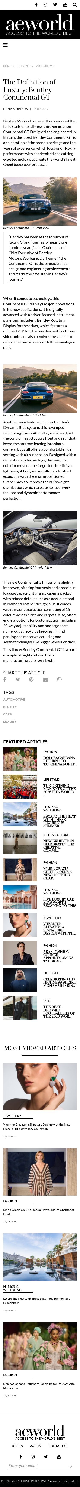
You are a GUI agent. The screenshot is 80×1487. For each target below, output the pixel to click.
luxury (9, 722)
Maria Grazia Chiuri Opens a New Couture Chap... (57, 873)
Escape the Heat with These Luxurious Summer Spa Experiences (36, 1300)
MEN (47, 1000)
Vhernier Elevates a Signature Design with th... (59, 929)
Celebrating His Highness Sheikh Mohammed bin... (59, 982)
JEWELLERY (52, 917)
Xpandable (72, 1481)
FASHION (50, 751)
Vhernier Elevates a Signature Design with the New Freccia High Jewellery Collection (36, 1126)
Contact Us (58, 1446)
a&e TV (35, 1446)
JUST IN (17, 1446)
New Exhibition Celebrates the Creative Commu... (58, 846)
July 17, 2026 (9, 1221)
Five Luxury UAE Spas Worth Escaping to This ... (59, 904)
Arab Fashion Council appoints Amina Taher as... (58, 956)
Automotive (14, 699)
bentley (10, 707)
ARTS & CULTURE (56, 834)
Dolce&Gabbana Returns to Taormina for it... (60, 761)
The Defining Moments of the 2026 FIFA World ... (59, 790)
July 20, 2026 (9, 1395)
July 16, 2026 (9, 1136)
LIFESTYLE (23, 66)
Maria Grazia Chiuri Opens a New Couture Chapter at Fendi (38, 1212)
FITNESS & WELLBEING (52, 809)
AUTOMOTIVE (44, 66)
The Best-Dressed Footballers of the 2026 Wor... (59, 1012)
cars (7, 714)
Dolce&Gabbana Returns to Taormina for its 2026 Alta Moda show (39, 1386)
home (7, 66)
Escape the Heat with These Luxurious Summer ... (59, 821)
